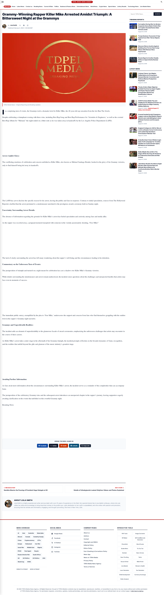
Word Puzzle (140, 544)
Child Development (124, 574)
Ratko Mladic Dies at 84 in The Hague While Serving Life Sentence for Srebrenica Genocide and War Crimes (149, 154)
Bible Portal (140, 561)
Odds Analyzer (124, 579)
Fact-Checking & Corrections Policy (95, 551)
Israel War (21, 547)
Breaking (7, 6)
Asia (23, 533)
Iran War (37, 544)
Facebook (43, 445)
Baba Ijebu (40, 533)
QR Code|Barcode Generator (140, 539)
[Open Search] (161, 2)
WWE (29, 562)
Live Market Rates (145, 6)
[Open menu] (2, 2)
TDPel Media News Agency (82, 2)
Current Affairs (48, 6)
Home (13, 6)
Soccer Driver (124, 561)
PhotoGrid (125, 544)
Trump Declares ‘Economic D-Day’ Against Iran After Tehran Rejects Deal (149, 37)
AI (18, 533)
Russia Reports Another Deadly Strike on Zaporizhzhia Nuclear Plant (148, 59)
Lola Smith (13, 25)
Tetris (140, 557)
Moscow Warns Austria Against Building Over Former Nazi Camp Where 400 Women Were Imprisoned (148, 48)
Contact (86, 539)
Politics (56, 6)
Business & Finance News (67, 6)
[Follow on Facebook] (24, 25)
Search (157, 14)
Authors (86, 536)
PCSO (19, 551)
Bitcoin (20, 536)
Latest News (20, 6)
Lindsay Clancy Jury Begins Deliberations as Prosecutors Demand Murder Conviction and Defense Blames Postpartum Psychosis (148, 77)
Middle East (30, 547)
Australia (31, 533)
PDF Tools (124, 533)
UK (19, 558)
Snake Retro (124, 548)
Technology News (133, 6)
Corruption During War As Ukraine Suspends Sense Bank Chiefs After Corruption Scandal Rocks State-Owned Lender (149, 26)
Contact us (29, 6)
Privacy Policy (88, 560)
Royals (36, 551)
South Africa (37, 554)
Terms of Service (89, 567)
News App (87, 554)
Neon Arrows (140, 553)
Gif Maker (124, 538)
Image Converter (140, 533)
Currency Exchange (140, 574)
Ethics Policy (88, 548)
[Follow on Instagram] (27, 25)
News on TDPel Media (91, 557)
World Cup (21, 562)
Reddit (65, 445)
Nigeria (39, 547)
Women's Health (140, 566)
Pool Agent (27, 551)
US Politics (36, 558)
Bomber (124, 553)
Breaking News (38, 6)
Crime (19, 540)
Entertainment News (83, 6)
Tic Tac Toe (140, 548)
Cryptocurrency (29, 540)
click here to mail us (137, 591)
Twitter (54, 445)
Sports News (112, 6)
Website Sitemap (22, 569)
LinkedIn (75, 445)
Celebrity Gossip (38, 536)
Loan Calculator (124, 570)
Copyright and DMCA (91, 542)
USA (44, 558)
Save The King (125, 557)
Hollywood (28, 544)
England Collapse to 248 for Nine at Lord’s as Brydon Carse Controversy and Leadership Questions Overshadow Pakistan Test (150, 130)
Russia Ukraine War (24, 554)
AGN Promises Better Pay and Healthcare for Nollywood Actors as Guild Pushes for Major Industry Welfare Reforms (149, 103)
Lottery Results (121, 6)
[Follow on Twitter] (20, 25)
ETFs (39, 540)
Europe (20, 544)
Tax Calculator (140, 570)
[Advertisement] (64, 132)
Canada (27, 536)
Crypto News (103, 6)
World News (93, 6)
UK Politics (26, 558)
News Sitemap (35, 569)
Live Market (124, 566)
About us (87, 533)
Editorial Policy (89, 545)
